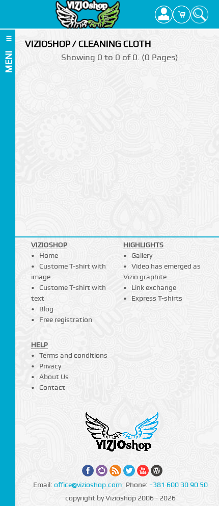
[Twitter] (129, 470)
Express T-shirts (156, 298)
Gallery (141, 255)
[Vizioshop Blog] (156, 470)
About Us (54, 376)
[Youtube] (143, 470)
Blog (46, 309)
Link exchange (153, 287)
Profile (164, 14)
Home (48, 255)
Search (199, 14)
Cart (181, 14)
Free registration (65, 319)
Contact (52, 387)
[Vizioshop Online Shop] (87, 14)
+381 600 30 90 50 (178, 485)
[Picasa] (101, 470)
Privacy (50, 366)
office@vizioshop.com (88, 485)
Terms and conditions (73, 355)
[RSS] (115, 470)
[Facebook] (88, 470)
